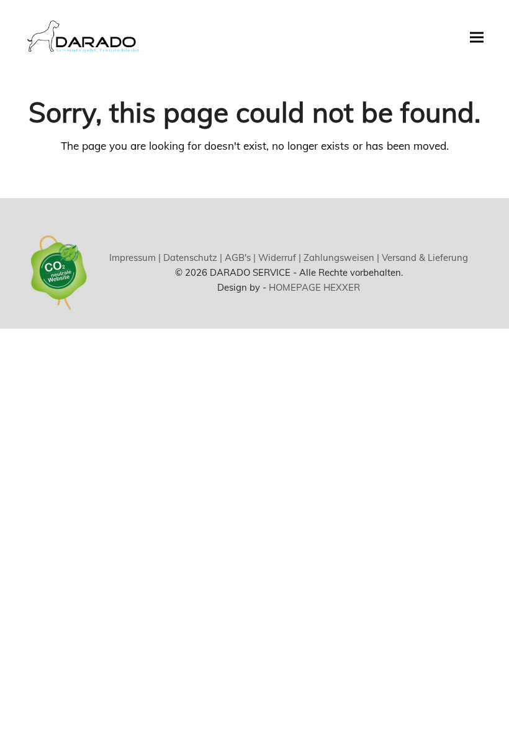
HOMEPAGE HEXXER (314, 287)
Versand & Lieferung (423, 257)
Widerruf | (278, 257)
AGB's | (239, 257)
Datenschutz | (191, 257)
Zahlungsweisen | (340, 257)
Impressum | (135, 257)
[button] (477, 37)
